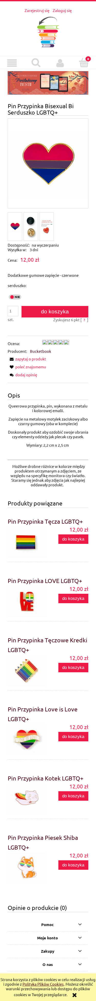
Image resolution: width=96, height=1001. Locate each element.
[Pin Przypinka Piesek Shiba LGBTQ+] (28, 868)
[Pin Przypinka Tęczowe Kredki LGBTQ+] (28, 670)
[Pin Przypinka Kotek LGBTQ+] (28, 799)
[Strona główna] (48, 30)
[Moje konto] (60, 63)
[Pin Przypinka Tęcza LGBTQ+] (28, 542)
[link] (48, 83)
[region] (48, 83)
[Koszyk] (84, 62)
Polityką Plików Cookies (43, 984)
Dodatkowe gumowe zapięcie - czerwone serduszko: (43, 280)
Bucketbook (40, 351)
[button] (12, 63)
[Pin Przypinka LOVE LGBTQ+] (28, 601)
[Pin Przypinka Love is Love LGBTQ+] (28, 739)
